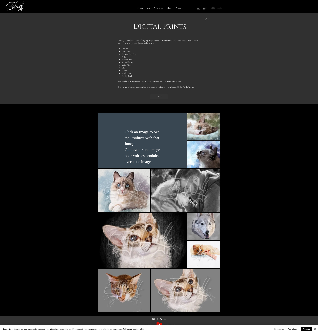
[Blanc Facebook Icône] (157, 319)
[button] (155, 8)
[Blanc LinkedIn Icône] (164, 319)
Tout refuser (292, 329)
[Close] (315, 329)
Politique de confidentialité (133, 329)
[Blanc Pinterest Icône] (161, 319)
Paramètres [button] (279, 329)
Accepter (306, 329)
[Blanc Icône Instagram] (153, 319)
